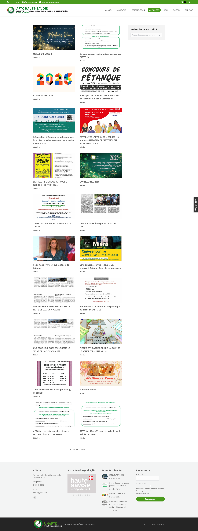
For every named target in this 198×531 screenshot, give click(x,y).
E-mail (139, 475)
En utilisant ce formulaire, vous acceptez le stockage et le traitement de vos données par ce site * (150, 491)
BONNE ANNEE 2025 (89, 182)
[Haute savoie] (81, 492)
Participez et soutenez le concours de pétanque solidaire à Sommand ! (118, 504)
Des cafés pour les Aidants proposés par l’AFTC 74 (119, 484)
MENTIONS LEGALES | (71, 524)
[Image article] (105, 476)
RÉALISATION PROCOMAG (86, 524)
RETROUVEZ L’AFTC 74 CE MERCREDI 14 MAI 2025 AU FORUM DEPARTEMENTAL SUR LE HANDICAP (99, 140)
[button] (73, 495)
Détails (35, 58)
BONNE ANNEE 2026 (43, 95)
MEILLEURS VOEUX (42, 54)
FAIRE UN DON (196, 204)
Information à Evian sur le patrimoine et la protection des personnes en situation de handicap (54, 140)
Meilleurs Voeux (88, 389)
